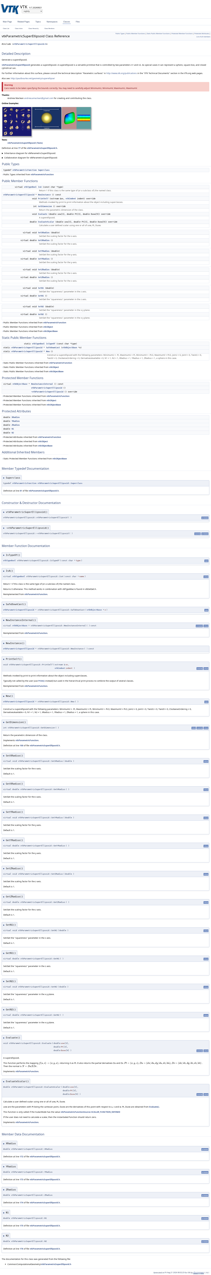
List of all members (203, 37)
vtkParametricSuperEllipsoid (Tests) (25, 143)
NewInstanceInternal (42, 384)
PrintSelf (43, 198)
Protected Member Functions (182, 34)
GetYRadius (44, 259)
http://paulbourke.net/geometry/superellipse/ (33, 78)
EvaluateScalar (46, 222)
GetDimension (45, 206)
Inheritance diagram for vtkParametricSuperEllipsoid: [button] (29, 153)
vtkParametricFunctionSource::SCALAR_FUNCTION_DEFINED (90, 1112)
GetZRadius (44, 277)
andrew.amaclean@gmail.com (38, 98)
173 (21, 1179)
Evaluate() (154, 1106)
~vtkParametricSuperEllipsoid (47, 392)
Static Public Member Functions (158, 34)
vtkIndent (71, 198)
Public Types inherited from (28, 174)
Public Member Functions (135, 34)
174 (21, 1202)
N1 (13, 429)
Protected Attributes (201, 34)
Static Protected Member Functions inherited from (35, 458)
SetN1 (41, 288)
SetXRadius (44, 232)
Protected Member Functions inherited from (36, 396)
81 (21, 490)
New (48, 351)
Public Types (120, 34)
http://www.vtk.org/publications (121, 73)
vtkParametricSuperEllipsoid (16, 65)
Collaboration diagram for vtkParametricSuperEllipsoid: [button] (30, 157)
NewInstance (44, 195)
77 (19, 148)
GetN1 (41, 296)
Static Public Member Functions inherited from (37, 362)
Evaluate (42, 214)
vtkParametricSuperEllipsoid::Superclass (60, 483)
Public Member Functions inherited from (34, 322)
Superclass (44, 170)
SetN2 (41, 306)
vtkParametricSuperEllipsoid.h (30, 44)
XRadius (16, 417)
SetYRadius (44, 251)
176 (21, 1248)
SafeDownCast (53, 347)
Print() (41, 680)
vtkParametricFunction (24, 170)
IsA (39, 187)
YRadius (16, 421)
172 (21, 1156)
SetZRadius (44, 269)
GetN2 (41, 314)
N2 (13, 433)
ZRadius (16, 425)
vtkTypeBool (30, 187)
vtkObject (48, 326)
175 (21, 1225)
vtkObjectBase (50, 331)
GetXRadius (44, 240)
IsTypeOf (50, 344)
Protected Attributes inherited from (32, 437)
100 (21, 745)
